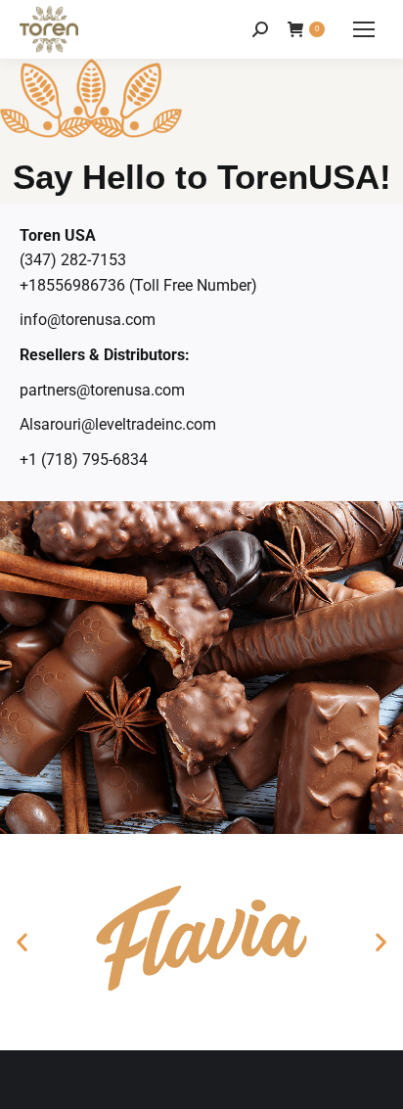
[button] (22, 942)
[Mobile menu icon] (363, 29)
